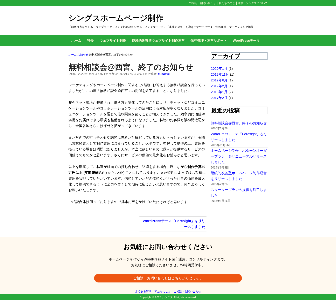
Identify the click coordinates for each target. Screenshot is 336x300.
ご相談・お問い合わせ (202, 3)
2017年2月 (219, 98)
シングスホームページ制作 (115, 18)
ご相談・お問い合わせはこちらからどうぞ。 (168, 278)
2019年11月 (220, 74)
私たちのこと (227, 3)
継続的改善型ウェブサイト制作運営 (158, 40)
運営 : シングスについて (253, 3)
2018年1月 (219, 92)
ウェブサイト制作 (113, 40)
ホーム (76, 40)
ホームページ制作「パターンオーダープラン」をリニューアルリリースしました (239, 156)
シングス (167, 297)
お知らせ (82, 54)
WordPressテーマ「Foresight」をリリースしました (174, 224)
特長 (90, 40)
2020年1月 (219, 69)
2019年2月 (219, 86)
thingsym (164, 73)
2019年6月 (219, 80)
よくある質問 (143, 291)
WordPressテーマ (246, 40)
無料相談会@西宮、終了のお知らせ (239, 123)
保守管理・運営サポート (209, 40)
